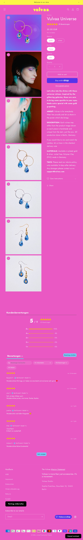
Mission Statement (58, 469)
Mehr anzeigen (41, 454)
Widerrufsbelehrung (12, 489)
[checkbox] (11, 368)
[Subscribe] (41, 516)
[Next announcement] (78, 2)
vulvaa (38, 535)
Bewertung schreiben (70, 355)
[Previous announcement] (4, 2)
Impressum (9, 479)
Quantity (49, 62)
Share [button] (51, 185)
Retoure (8, 494)
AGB (7, 474)
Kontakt (7, 499)
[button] (4, 9)
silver (60, 40)
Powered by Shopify (46, 535)
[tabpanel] (41, 409)
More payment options (62, 86)
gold (51, 40)
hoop (51, 49)
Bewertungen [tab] (15, 356)
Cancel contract (73, 536)
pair (50, 57)
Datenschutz (9, 484)
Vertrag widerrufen (16, 504)
